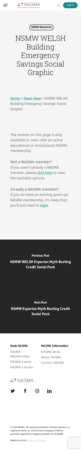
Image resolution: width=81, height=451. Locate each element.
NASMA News (50, 352)
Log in (70, 5)
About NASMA (51, 357)
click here (44, 173)
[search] (57, 5)
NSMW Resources (41, 27)
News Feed (32, 99)
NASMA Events (21, 362)
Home (15, 99)
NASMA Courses (21, 367)
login (44, 205)
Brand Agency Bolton (36, 441)
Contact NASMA (52, 363)
